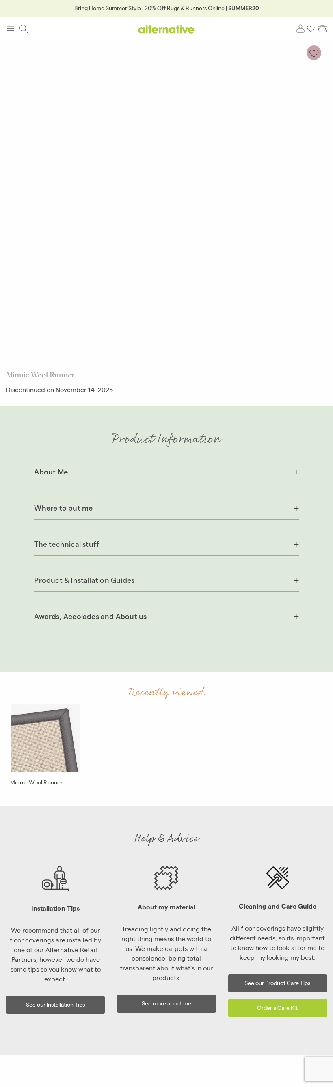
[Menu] (10, 29)
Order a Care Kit (277, 1007)
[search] (23, 29)
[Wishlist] (311, 29)
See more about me (166, 1003)
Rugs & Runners (187, 7)
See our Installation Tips (55, 1004)
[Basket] (322, 29)
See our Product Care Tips (277, 982)
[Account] (300, 29)
